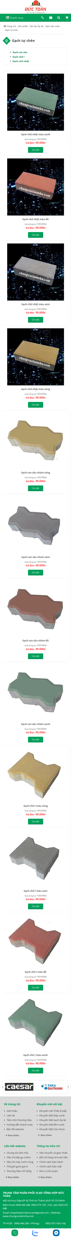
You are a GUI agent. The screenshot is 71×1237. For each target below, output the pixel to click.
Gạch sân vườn (52, 26)
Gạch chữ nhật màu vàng (35, 389)
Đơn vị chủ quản (48, 1171)
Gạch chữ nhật (20, 61)
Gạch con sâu (19, 52)
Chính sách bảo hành (51, 1162)
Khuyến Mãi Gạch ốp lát (52, 1120)
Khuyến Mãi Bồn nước (51, 1124)
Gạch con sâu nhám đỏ (35, 640)
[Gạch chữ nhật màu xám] (35, 272)
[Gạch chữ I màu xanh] (35, 1023)
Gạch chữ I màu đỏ (35, 972)
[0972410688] (35, 1232)
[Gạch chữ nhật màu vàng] (35, 356)
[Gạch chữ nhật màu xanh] (35, 102)
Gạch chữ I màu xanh (35, 1055)
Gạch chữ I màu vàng (35, 805)
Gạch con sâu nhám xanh (35, 724)
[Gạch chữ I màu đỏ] (35, 941)
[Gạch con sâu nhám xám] (35, 525)
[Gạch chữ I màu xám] (35, 858)
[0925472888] (15, 1233)
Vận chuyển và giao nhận (53, 1152)
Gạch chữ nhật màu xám (35, 304)
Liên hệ (11, 1115)
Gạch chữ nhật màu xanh (35, 134)
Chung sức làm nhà (17, 1152)
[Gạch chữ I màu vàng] (35, 775)
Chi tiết (35, 149)
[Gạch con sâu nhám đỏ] (35, 609)
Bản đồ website (15, 1129)
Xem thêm (13, 1135)
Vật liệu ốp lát (36, 26)
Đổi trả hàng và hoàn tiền (53, 1157)
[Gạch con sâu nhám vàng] (35, 441)
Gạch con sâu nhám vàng (35, 472)
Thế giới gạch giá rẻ (17, 1166)
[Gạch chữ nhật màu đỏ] (35, 187)
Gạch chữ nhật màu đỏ (35, 219)
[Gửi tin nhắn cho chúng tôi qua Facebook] (56, 1233)
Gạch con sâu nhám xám (35, 557)
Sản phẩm (23, 26)
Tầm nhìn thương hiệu (19, 1120)
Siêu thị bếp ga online (19, 1157)
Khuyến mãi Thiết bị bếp (53, 1111)
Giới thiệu (12, 1111)
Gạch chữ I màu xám (35, 891)
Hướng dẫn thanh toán (20, 1124)
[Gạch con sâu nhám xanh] (35, 692)
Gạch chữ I (18, 56)
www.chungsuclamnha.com (18, 1216)
